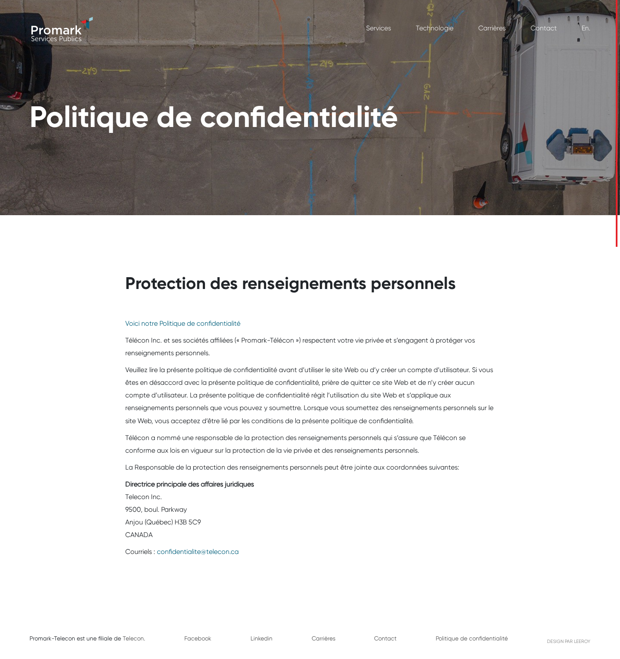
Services (378, 28)
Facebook (197, 638)
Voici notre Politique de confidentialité (182, 323)
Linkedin (261, 638)
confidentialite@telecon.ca (198, 552)
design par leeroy (568, 641)
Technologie (434, 28)
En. (586, 28)
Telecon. (134, 638)
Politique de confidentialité (472, 638)
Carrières (492, 28)
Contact (544, 28)
